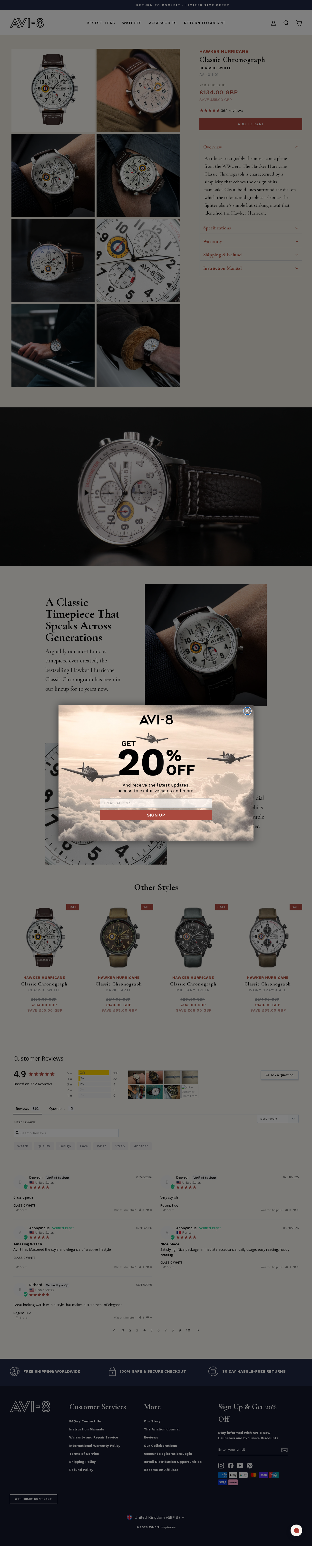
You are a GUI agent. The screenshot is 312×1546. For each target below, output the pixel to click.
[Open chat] (296, 1530)
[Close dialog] (247, 711)
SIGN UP (156, 814)
